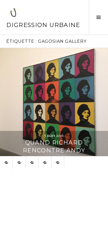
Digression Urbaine (43, 25)
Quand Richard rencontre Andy (54, 146)
